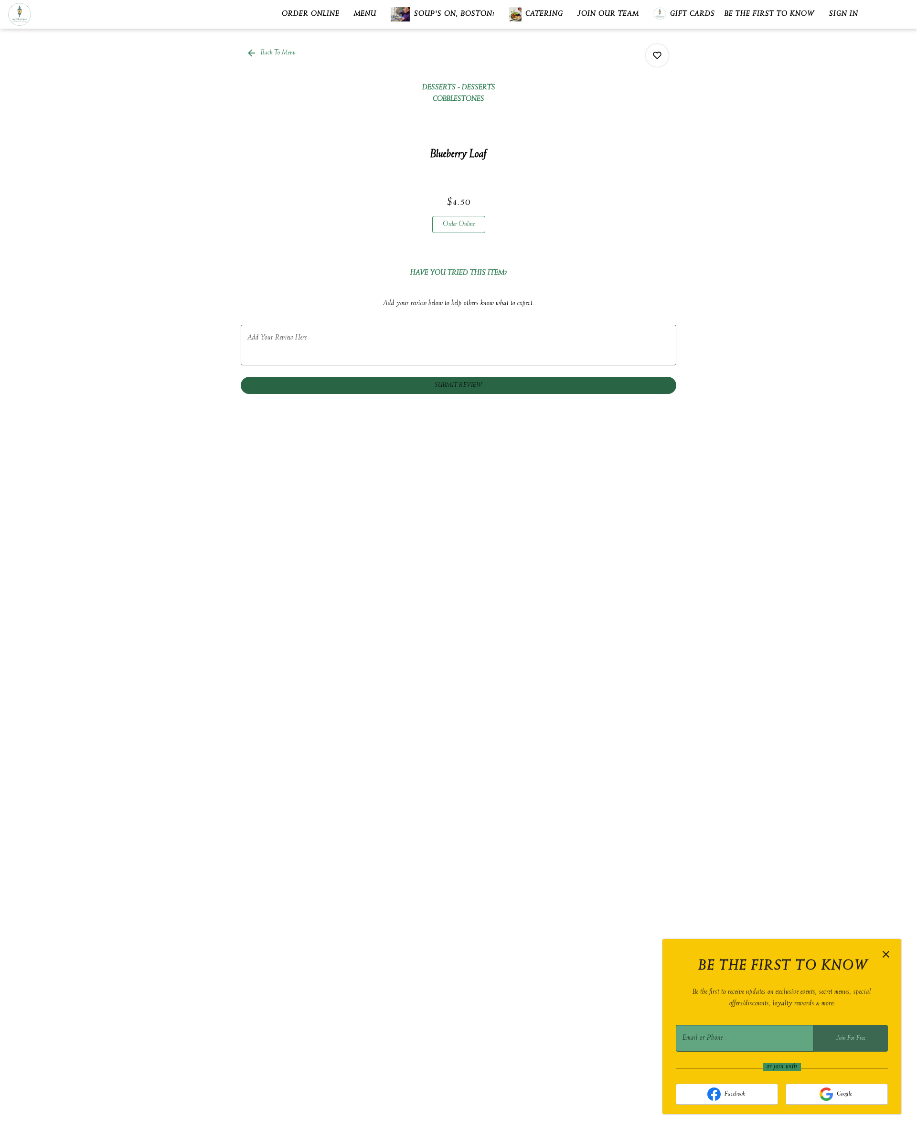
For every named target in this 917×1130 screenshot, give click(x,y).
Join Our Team (608, 14)
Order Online (311, 14)
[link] (458, 224)
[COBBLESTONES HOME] (51, 14)
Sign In (843, 14)
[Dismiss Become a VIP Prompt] (885, 954)
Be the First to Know (770, 14)
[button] (272, 53)
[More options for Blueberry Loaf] (657, 55)
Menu (365, 14)
